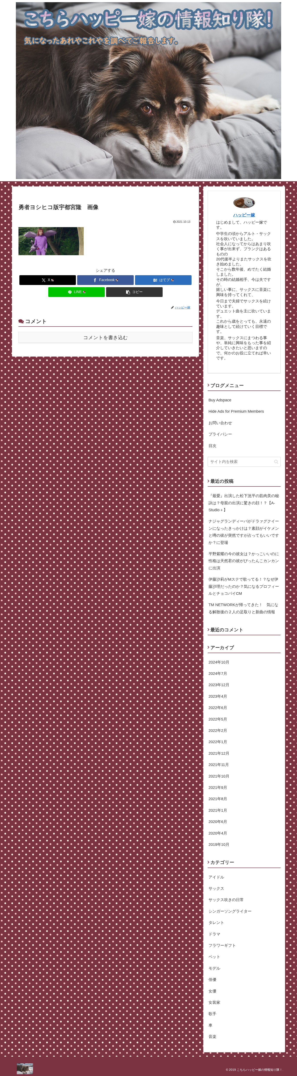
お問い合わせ (220, 423)
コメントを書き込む (105, 337)
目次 (212, 446)
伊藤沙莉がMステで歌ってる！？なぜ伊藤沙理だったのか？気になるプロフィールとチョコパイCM (244, 586)
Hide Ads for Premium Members (236, 411)
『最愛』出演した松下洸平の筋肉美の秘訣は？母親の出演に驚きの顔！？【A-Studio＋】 (244, 503)
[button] (134, 292)
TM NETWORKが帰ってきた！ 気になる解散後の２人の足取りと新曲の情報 (243, 608)
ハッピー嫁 (244, 215)
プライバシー (220, 434)
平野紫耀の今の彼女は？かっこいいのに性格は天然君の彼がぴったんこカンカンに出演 (244, 561)
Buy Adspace (220, 400)
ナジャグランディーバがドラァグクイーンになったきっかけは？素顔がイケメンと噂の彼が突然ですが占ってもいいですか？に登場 (244, 532)
